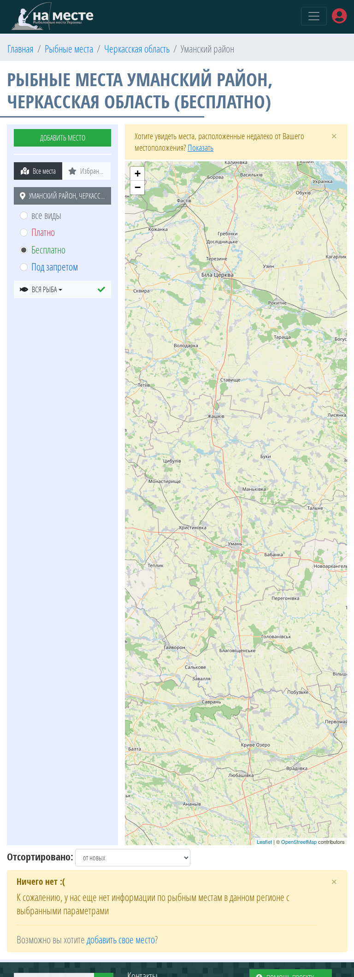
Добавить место (62, 138)
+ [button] (138, 173)
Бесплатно (48, 249)
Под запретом (54, 266)
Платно (43, 232)
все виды (46, 215)
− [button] (138, 187)
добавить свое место (121, 939)
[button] (101, 289)
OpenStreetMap (299, 841)
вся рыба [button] (44, 289)
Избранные (94, 171)
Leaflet (264, 841)
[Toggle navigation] (314, 16)
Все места (44, 171)
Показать (200, 147)
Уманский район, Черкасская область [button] (70, 196)
